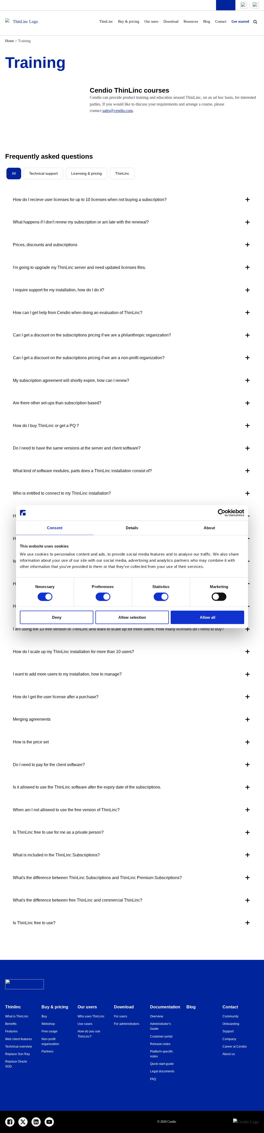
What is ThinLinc (16, 1016)
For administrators (126, 1024)
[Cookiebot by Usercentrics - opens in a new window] (221, 513)
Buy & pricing (128, 21)
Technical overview (18, 1046)
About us (228, 1054)
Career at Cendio (234, 1046)
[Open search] (255, 21)
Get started (240, 21)
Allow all (207, 617)
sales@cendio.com (117, 110)
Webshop (48, 1024)
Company (229, 1039)
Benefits (10, 1024)
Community (230, 1016)
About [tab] (209, 527)
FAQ (153, 1079)
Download (170, 21)
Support (228, 1031)
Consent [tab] (54, 527)
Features (11, 1031)
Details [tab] (132, 527)
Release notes (160, 1044)
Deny (56, 617)
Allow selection (132, 617)
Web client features (18, 1039)
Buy (44, 1016)
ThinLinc (106, 21)
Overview (156, 1016)
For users (120, 1016)
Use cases (85, 1024)
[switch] (103, 596)
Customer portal (161, 1036)
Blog (206, 21)
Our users (151, 21)
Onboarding (230, 1024)
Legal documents (162, 1071)
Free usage (49, 1031)
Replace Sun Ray (17, 1054)
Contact (220, 21)
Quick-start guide (162, 1064)
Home (9, 41)
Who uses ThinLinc (91, 1016)
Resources (191, 21)
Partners (47, 1051)
